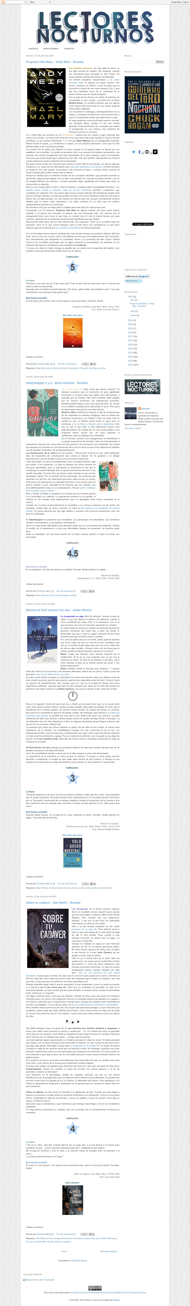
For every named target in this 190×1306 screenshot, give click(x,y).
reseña (102, 368)
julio (132, 300)
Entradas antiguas (108, 1251)
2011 (130, 361)
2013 (130, 352)
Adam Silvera (42, 888)
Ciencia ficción (59, 368)
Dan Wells (40, 1238)
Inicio (64, 1251)
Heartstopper (63, 595)
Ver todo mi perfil (133, 428)
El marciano (73, 368)
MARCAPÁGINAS (50, 49)
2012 (130, 357)
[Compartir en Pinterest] (94, 363)
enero (133, 315)
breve (49, 368)
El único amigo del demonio (60, 1238)
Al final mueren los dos (60, 888)
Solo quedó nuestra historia (99, 888)
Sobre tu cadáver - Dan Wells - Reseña (53, 902)
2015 (130, 344)
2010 (130, 365)
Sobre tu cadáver (63, 1241)
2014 (130, 348)
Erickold (145, 408)
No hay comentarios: (68, 364)
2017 (130, 336)
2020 (130, 324)
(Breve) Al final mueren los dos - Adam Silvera (58, 610)
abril (132, 311)
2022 (130, 296)
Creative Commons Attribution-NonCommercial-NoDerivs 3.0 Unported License (109, 1292)
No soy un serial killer (36, 1241)
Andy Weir (40, 368)
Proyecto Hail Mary (89, 368)
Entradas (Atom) (79, 1260)
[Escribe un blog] (86, 363)
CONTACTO (69, 49)
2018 (130, 332)
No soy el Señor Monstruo (104, 1238)
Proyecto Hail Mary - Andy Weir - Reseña (54, 62)
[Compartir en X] (88, 363)
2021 (130, 320)
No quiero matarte (82, 1238)
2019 (130, 328)
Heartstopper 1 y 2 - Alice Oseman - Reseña (57, 383)
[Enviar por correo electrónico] (83, 363)
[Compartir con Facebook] (91, 363)
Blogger (116, 1300)
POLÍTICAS (33, 49)
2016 (130, 340)
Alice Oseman (42, 595)
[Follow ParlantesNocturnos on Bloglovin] (137, 278)
